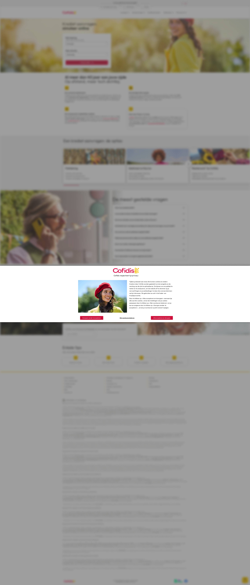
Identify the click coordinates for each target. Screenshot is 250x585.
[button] (162, 318)
